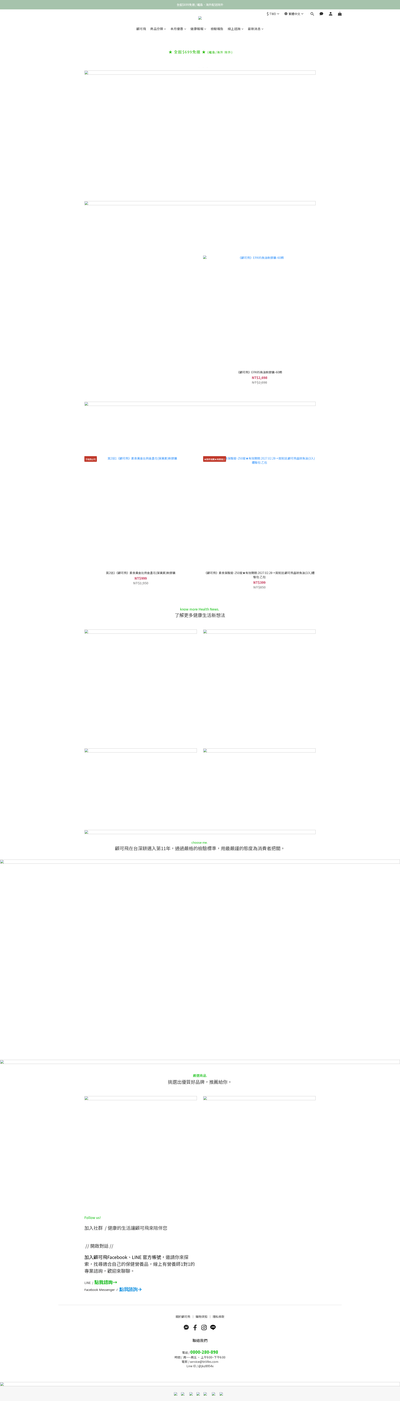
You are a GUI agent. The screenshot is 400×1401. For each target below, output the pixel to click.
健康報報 (196, 28)
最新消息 (254, 28)
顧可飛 (141, 28)
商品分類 (156, 28)
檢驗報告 (217, 28)
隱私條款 (218, 1316)
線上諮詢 (234, 28)
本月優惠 (176, 28)
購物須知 (201, 1316)
